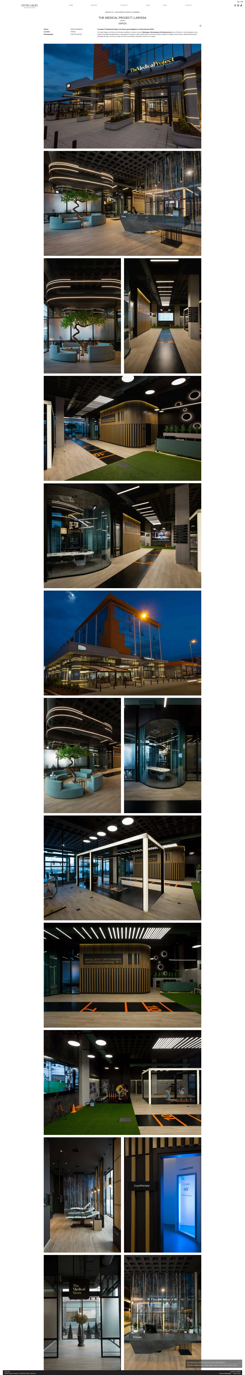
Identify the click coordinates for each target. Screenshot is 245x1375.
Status (46, 29)
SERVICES (94, 5)
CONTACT (188, 5)
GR (242, 2)
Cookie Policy (237, 1373)
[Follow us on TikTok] (241, 5)
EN (238, 2)
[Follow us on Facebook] (235, 5)
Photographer (48, 34)
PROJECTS (123, 5)
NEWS (165, 5)
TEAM (148, 5)
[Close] (240, 1362)
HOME (71, 5)
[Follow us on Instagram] (238, 5)
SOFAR (238, 1371)
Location (47, 32)
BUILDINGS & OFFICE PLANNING (128, 12)
